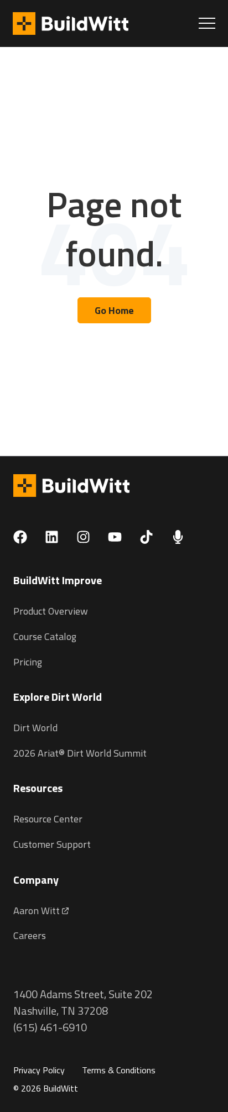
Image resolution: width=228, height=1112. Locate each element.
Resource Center (47, 818)
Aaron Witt (37, 910)
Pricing (27, 661)
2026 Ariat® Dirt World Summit (80, 753)
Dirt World (35, 727)
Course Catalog (44, 636)
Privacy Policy (39, 1070)
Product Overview (50, 611)
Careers (29, 935)
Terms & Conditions (119, 1070)
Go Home (114, 310)
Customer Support (52, 844)
